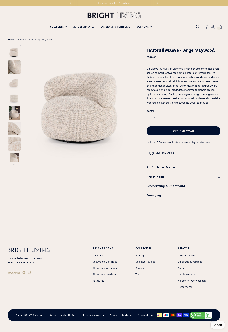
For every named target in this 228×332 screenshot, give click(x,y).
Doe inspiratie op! (145, 261)
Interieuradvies (187, 255)
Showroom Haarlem (104, 274)
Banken (139, 268)
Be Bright (140, 255)
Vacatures (98, 280)
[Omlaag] (14, 164)
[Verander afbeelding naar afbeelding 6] (14, 128)
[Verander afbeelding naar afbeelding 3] (14, 82)
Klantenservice (186, 274)
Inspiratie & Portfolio (190, 261)
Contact (182, 268)
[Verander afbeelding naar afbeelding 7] (14, 144)
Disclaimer (127, 315)
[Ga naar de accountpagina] (211, 26)
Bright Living (38, 315)
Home (11, 39)
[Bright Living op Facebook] (24, 273)
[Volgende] (157, 3)
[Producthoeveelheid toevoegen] (160, 118)
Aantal (150, 111)
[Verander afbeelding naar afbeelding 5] (14, 113)
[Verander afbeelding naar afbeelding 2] (14, 67)
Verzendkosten (171, 142)
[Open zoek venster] (197, 26)
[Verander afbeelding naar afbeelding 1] (14, 51)
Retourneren (185, 286)
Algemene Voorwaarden (192, 280)
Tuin (137, 274)
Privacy (113, 315)
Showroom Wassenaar (106, 268)
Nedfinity (72, 315)
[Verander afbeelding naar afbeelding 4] (14, 97)
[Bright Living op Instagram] (30, 273)
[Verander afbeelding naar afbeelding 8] (14, 159)
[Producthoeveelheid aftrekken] (150, 118)
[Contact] (204, 26)
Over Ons (98, 255)
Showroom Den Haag (105, 261)
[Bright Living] (114, 15)
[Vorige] (70, 3)
